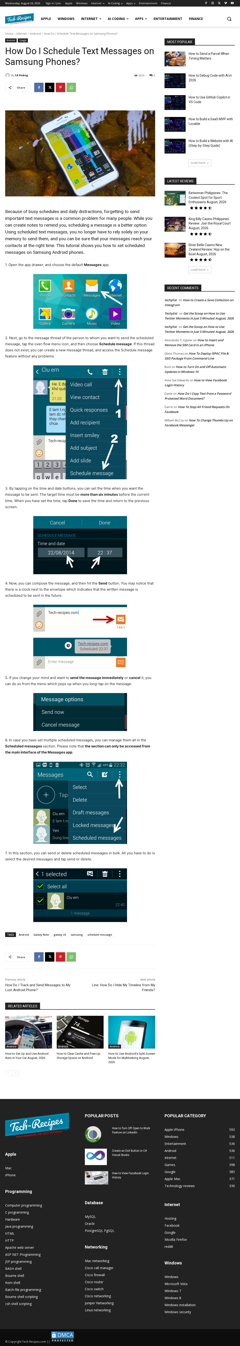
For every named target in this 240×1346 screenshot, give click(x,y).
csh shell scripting (18, 1303)
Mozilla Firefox (176, 1239)
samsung (77, 934)
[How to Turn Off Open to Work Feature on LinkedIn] (93, 1134)
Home (9, 34)
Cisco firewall (95, 1275)
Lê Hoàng (21, 75)
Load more (198, 163)
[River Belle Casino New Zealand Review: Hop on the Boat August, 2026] (175, 250)
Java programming (19, 1226)
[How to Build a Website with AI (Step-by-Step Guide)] (175, 146)
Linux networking (98, 1310)
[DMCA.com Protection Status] (62, 1342)
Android (35, 34)
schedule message (99, 934)
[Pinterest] (60, 87)
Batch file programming (23, 1289)
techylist (171, 300)
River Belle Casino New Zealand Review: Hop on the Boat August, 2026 (209, 249)
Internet (21, 34)
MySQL (90, 1216)
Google (22, 40)
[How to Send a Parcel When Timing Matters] (175, 59)
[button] (229, 18)
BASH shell (13, 1268)
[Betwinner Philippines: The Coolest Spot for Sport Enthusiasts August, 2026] (175, 198)
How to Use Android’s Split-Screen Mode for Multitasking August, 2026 (131, 1058)
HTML (10, 1233)
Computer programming (23, 1205)
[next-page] (16, 1073)
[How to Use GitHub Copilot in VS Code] (175, 102)
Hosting (170, 1218)
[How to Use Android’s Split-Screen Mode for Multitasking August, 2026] (131, 1032)
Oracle (90, 1223)
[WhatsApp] (71, 87)
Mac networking (97, 1261)
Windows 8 (173, 1298)
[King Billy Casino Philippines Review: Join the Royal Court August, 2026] (175, 224)
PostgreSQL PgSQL (99, 1230)
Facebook (172, 1225)
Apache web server (19, 1247)
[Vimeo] (225, 3)
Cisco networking (98, 1296)
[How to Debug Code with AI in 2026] (175, 80)
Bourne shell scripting (21, 1296)
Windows (171, 1277)
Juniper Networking (99, 1303)
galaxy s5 (60, 934)
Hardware (12, 1219)
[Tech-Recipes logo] (19, 18)
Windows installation (180, 1305)
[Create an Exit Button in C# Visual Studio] (96, 1157)
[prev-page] (8, 1073)
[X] (219, 3)
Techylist (171, 313)
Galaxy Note (41, 934)
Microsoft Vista (176, 1284)
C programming (17, 1212)
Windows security (178, 1312)
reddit (169, 1246)
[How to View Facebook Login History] (96, 1178)
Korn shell (12, 1282)
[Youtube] (232, 3)
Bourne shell (14, 1275)
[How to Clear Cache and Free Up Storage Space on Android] (80, 1032)
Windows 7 (173, 1291)
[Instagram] (212, 3)
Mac (8, 1168)
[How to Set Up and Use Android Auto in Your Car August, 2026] (28, 1032)
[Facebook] (206, 3)
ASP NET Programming (23, 1254)
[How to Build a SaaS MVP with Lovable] (175, 124)
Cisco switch (94, 1289)
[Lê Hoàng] (8, 75)
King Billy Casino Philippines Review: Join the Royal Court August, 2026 (210, 223)
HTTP (9, 1240)
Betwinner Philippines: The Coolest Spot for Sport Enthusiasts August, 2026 (208, 197)
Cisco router (94, 1282)
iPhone (10, 1175)
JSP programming (18, 1261)
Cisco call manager (99, 1268)
